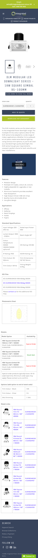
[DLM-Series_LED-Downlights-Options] (6, 493)
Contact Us (29, 556)
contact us (12, 292)
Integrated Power (12, 553)
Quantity (29, 101)
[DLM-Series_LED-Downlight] (6, 439)
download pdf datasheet (18, 118)
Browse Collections (9, 531)
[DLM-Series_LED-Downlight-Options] (6, 413)
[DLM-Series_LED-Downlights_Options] (6, 426)
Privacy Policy (7, 537)
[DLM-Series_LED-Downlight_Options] (6, 466)
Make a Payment (8, 534)
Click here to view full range (19, 94)
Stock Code (5, 101)
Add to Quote (18, 112)
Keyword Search (8, 527)
